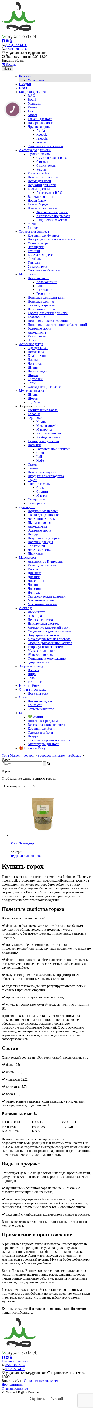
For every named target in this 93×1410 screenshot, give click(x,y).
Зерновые (35, 418)
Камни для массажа (42, 565)
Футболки (35, 379)
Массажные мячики (42, 604)
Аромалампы (37, 526)
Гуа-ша (33, 569)
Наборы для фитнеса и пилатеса (51, 239)
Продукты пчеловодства (46, 476)
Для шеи (34, 577)
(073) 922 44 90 (16, 45)
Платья (33, 359)
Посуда (33, 534)
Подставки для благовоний (48, 321)
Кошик (10, 64)
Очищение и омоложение (47, 658)
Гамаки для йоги (40, 119)
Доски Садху (37, 200)
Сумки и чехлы (39, 154)
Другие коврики (40, 127)
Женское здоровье (41, 654)
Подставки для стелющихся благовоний (57, 324)
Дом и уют (27, 507)
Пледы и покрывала (42, 208)
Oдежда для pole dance (44, 387)
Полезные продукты (43, 721)
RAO (31, 95)
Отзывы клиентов (41, 709)
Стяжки (42, 161)
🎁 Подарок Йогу (32, 748)
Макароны (44, 429)
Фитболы (35, 258)
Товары (28, 755)
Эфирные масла (39, 328)
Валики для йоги (40, 196)
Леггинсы (35, 363)
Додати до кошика (28, 856)
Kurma (32, 107)
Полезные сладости (42, 472)
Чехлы (41, 169)
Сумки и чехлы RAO (51, 158)
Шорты (33, 375)
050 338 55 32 (15, 1365)
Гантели (34, 262)
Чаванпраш (36, 616)
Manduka (34, 103)
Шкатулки (35, 553)
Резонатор (43, 293)
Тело (31, 678)
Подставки (44, 290)
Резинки (34, 251)
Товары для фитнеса (34, 231)
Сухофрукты (37, 503)
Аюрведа (25, 608)
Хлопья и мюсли (48, 433)
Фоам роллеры (38, 243)
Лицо (32, 674)
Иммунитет (36, 612)
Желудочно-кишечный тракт (49, 627)
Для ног (33, 585)
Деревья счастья (39, 550)
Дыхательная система (43, 623)
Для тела (34, 592)
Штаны (33, 367)
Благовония (36, 317)
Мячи (32, 224)
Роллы (41, 142)
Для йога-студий (40, 701)
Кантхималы (37, 336)
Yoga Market (10, 755)
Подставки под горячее (45, 538)
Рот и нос (35, 682)
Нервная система (40, 619)
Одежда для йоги (40, 732)
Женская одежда (31, 344)
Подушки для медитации (46, 297)
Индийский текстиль (51, 220)
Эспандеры (36, 247)
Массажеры (27, 557)
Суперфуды (36, 499)
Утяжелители (37, 266)
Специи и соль (39, 484)
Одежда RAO (38, 348)
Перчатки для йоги (42, 185)
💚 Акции (35, 717)
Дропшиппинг (12, 1384)
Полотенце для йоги (43, 177)
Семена (33, 468)
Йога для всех (38, 693)
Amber (32, 115)
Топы (32, 383)
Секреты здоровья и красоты (49, 740)
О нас (23, 697)
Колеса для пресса (41, 255)
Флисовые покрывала (52, 212)
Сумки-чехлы (46, 165)
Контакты (35, 705)
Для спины (36, 581)
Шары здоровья (39, 522)
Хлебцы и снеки (48, 437)
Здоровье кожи (39, 662)
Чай (39, 456)
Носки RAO (37, 352)
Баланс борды (38, 204)
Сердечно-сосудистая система (50, 631)
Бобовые (34, 414)
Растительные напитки (53, 449)
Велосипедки (37, 371)
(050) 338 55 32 (16, 49)
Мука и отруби (47, 425)
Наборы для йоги (40, 123)
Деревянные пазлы (42, 309)
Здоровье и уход (31, 666)
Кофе (40, 460)
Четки (32, 340)
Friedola (42, 138)
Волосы (33, 670)
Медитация (27, 274)
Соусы (32, 480)
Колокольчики (46, 282)
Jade (31, 111)
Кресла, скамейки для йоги (48, 313)
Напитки (34, 445)
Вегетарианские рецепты (46, 724)
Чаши (40, 286)
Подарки (34, 736)
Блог (22, 713)
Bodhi (32, 99)
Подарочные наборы (43, 511)
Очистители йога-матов (45, 146)
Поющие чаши (38, 278)
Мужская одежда (31, 390)
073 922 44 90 (15, 1369)
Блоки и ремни (39, 189)
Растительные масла (43, 410)
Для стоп (34, 588)
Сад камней (36, 546)
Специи (42, 491)
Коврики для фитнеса (43, 235)
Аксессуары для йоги (35, 150)
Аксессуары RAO (49, 192)
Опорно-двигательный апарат (50, 643)
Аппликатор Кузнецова (45, 561)
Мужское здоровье (41, 650)
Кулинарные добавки (43, 441)
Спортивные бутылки (44, 270)
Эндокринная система (44, 635)
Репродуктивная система (46, 647)
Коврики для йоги (32, 92)
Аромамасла (37, 332)
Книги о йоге (29, 685)
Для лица (34, 573)
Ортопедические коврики (47, 596)
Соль (40, 487)
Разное (33, 227)
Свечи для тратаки (41, 305)
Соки (40, 453)
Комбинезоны (38, 356)
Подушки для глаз (41, 301)
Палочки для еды (40, 542)
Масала (41, 495)
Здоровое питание (51, 755)
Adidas (41, 130)
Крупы (41, 421)
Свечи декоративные (43, 515)
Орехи (32, 464)
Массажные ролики (42, 600)
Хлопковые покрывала (53, 216)
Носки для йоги (39, 181)
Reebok (41, 134)
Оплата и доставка (32, 689)
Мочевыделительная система (49, 639)
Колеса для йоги (40, 173)
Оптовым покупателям (41, 1380)
